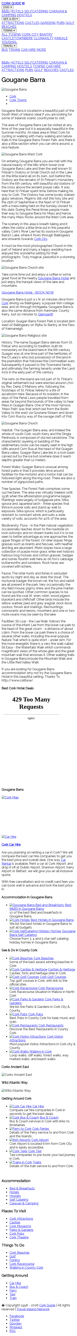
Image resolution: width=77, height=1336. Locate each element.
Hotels (14, 1192)
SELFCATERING (36, 11)
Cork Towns (18, 100)
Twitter (14, 1320)
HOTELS (16, 11)
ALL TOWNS (11, 34)
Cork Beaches (19, 1253)
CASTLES (32, 23)
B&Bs (6, 11)
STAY (6, 7)
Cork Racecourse (21, 1264)
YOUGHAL (9, 42)
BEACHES (9, 26)
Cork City (40, 239)
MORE (41, 50)
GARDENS (48, 23)
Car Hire (15, 1283)
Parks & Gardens (21, 1230)
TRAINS (14, 50)
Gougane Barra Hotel (53, 278)
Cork (12, 96)
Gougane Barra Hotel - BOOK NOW (28, 292)
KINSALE (61, 38)
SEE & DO (9, 18)
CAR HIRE (28, 50)
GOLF (70, 23)
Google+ (15, 1323)
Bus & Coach (18, 1287)
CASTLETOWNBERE (17, 38)
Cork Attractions (21, 1219)
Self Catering (18, 1199)
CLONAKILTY (44, 38)
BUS (5, 50)
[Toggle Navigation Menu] (23, 3)
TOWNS (8, 30)
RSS (12, 1331)
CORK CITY (30, 34)
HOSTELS (24, 15)
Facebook (16, 1316)
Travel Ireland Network (33, 1309)
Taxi (12, 1294)
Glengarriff (45, 314)
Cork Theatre (18, 1237)
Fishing (14, 1260)
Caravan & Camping (23, 1203)
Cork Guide (47, 1305)
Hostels (15, 1196)
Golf (12, 1256)
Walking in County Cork (26, 1267)
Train (13, 1298)
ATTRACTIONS (13, 23)
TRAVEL (8, 45)
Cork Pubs (16, 1233)
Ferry (13, 1290)
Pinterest (15, 1327)
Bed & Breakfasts (22, 1188)
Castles (14, 1222)
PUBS (60, 23)
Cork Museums (20, 1226)
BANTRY (46, 34)
